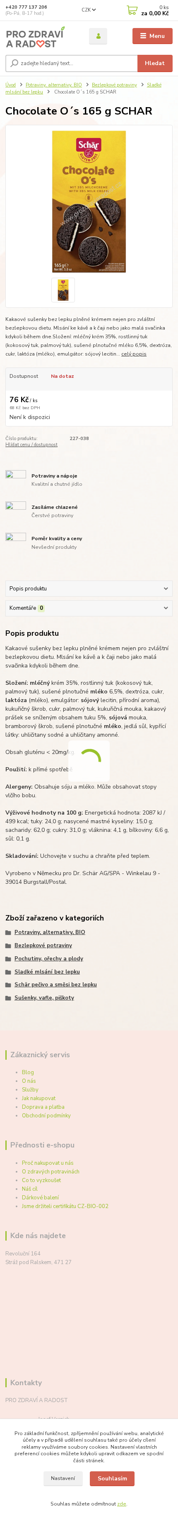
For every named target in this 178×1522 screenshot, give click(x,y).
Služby (30, 1089)
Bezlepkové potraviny (114, 85)
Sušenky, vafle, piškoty (44, 998)
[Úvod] (40, 36)
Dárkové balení (40, 1197)
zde (121, 1504)
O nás (29, 1081)
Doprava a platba (43, 1107)
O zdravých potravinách (50, 1171)
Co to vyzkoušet (41, 1180)
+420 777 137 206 (26, 7)
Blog (28, 1072)
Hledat (155, 63)
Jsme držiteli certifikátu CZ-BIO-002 (65, 1206)
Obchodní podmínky (46, 1115)
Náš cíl (30, 1189)
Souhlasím (112, 1478)
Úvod (10, 85)
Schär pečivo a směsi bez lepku (55, 984)
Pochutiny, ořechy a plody (48, 958)
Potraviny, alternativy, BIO (54, 85)
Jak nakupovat (38, 1098)
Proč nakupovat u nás (48, 1163)
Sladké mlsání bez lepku (47, 972)
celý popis (134, 354)
